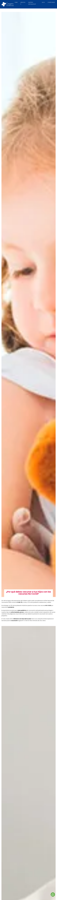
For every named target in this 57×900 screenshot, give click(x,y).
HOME (16, 2)
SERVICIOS (22, 2)
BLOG (43, 2)
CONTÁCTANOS (51, 2)
